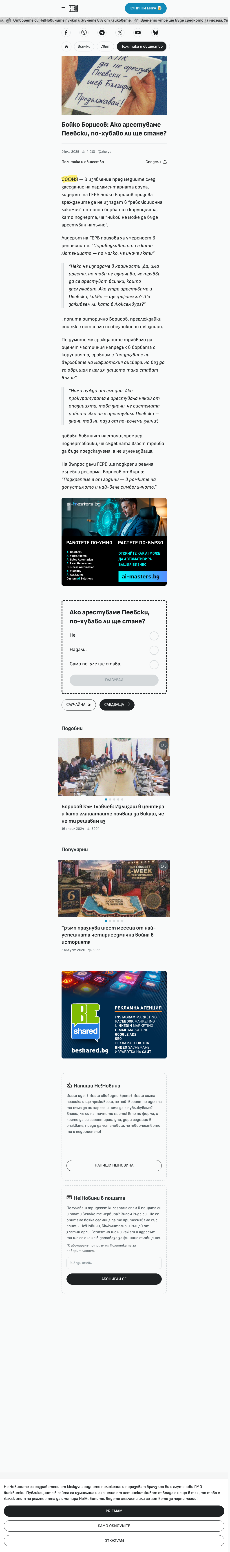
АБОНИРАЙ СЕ (114, 1279)
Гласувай (114, 679)
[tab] (106, 799)
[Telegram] (101, 32)
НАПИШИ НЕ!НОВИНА (114, 1165)
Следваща (114, 704)
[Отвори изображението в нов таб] (114, 85)
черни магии (185, 1498)
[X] (119, 32)
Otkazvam (114, 1540)
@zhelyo (104, 152)
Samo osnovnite (114, 1525)
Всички (84, 46)
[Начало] (73, 8)
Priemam (114, 1511)
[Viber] (84, 32)
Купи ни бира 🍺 (146, 8)
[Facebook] (66, 32)
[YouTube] (137, 32)
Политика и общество (141, 46)
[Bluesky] (155, 32)
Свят (105, 46)
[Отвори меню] (63, 8)
